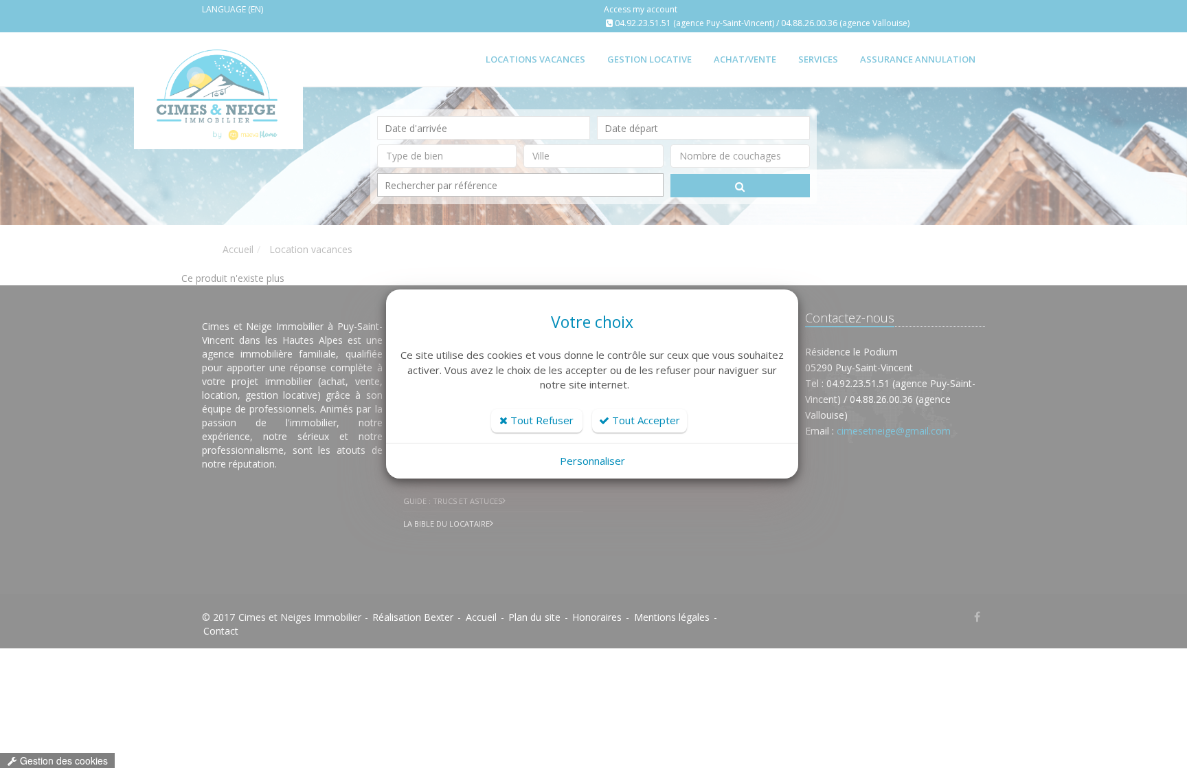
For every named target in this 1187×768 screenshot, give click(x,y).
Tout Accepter (644, 420)
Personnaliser (592, 461)
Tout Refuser (541, 420)
